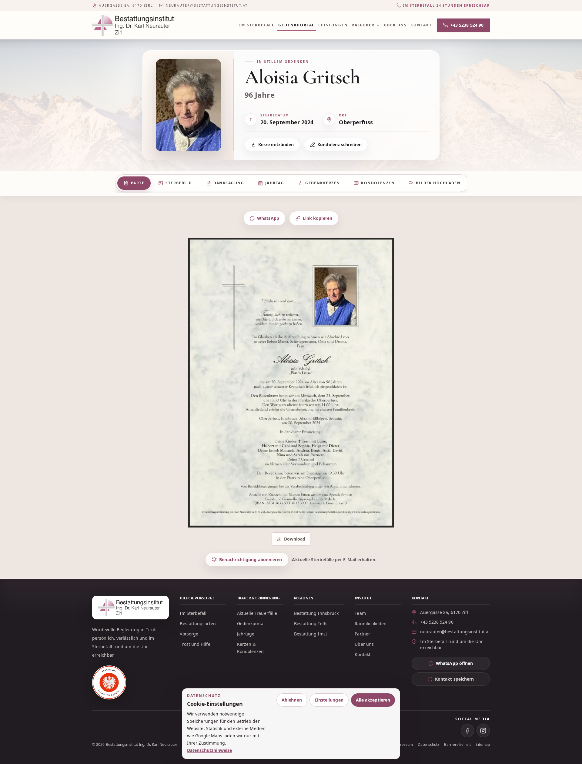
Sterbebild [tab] (179, 183)
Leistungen (333, 25)
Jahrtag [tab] (274, 183)
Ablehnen (292, 700)
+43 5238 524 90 (466, 25)
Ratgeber (363, 25)
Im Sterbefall (257, 25)
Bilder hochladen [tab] (438, 183)
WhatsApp (268, 218)
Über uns (395, 25)
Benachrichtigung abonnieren (250, 559)
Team (360, 613)
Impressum (403, 744)
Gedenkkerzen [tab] (322, 183)
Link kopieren (317, 218)
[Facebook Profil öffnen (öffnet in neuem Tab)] (467, 730)
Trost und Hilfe (195, 644)
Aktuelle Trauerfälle (257, 613)
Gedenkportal (296, 25)
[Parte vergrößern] (291, 383)
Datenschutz (428, 744)
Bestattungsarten (198, 623)
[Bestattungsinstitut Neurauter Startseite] (133, 25)
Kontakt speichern (454, 679)
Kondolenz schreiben (339, 144)
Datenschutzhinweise (209, 750)
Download (291, 540)
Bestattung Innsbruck (316, 613)
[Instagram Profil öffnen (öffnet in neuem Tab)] (483, 730)
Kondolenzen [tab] (378, 183)
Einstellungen (329, 700)
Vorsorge (189, 634)
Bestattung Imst (310, 634)
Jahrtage (246, 634)
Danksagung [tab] (228, 183)
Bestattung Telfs (310, 623)
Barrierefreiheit (457, 744)
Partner (362, 634)
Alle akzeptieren (373, 700)
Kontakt (421, 25)
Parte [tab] (137, 183)
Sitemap (483, 744)
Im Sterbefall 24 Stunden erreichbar (446, 5)
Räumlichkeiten (370, 623)
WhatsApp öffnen (463, 664)
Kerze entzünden (276, 144)
